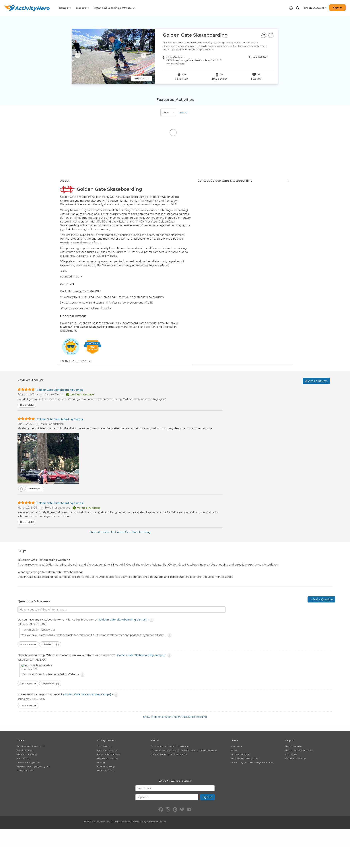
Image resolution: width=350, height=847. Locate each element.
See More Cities (24, 750)
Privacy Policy (138, 821)
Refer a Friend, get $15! (28, 762)
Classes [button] (81, 7)
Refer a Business (105, 770)
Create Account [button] (314, 7)
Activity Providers (106, 740)
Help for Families (293, 746)
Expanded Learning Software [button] (113, 7)
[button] (298, 8)
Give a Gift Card (25, 770)
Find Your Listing (106, 766)
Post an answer (28, 644)
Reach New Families (107, 758)
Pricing (101, 762)
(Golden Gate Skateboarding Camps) (59, 389)
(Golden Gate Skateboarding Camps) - (123, 619)
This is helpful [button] (27, 404)
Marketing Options (107, 750)
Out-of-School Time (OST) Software (169, 746)
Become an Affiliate (295, 758)
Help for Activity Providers (298, 750)
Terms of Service (157, 821)
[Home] (27, 7)
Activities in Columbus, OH (31, 746)
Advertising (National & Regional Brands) (252, 762)
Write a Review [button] (317, 381)
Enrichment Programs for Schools (169, 754)
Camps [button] (64, 7)
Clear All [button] (183, 112)
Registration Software (108, 754)
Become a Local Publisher (244, 758)
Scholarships (23, 758)
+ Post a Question (321, 599)
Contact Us (291, 754)
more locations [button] (176, 63)
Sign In (337, 7)
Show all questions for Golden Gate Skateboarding (175, 716)
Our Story (236, 746)
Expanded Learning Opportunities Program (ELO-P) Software (184, 750)
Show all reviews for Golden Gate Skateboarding (120, 532)
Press (234, 750)
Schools (155, 740)
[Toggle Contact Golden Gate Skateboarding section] (288, 181)
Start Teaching (104, 746)
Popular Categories (27, 754)
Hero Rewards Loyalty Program (33, 766)
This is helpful (50, 644)
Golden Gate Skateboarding (195, 35)
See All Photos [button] (141, 78)
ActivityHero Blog (240, 754)
